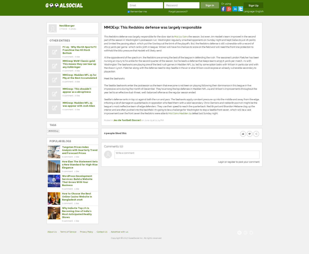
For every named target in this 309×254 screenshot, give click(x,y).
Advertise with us (119, 232)
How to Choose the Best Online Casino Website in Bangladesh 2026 (77, 196)
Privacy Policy (86, 232)
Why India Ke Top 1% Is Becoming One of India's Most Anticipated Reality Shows (77, 213)
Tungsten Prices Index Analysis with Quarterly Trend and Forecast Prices (79, 150)
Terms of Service (68, 232)
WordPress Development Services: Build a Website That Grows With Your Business (77, 181)
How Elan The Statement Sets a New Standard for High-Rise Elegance (80, 164)
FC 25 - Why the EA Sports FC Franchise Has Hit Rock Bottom (80, 50)
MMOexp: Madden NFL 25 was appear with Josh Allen (79, 104)
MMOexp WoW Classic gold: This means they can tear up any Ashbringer (79, 64)
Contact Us (102, 232)
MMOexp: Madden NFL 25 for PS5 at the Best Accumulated (80, 76)
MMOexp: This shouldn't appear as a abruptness (77, 90)
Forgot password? (178, 11)
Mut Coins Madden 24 (179, 113)
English (260, 11)
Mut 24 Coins (181, 36)
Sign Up (253, 5)
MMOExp (54, 131)
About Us (52, 232)
